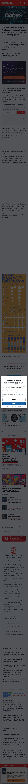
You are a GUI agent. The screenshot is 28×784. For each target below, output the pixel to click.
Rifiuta (14, 399)
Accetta (14, 403)
